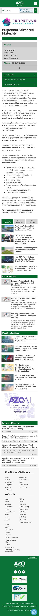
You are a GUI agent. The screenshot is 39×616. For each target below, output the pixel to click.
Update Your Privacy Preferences (20, 610)
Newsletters (9, 530)
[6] (8, 387)
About (7, 525)
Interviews (23, 504)
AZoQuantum (24, 479)
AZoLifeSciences (25, 487)
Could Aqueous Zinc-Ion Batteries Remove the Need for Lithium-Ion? (25, 357)
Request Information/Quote (14, 80)
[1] (8, 228)
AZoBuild (8, 487)
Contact (7, 532)
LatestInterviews (32, 221)
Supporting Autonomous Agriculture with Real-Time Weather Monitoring (19, 437)
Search (7, 527)
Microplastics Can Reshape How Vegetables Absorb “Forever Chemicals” (26, 268)
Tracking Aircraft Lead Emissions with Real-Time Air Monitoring (25, 387)
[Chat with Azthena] (34, 612)
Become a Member (26, 522)
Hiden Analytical (11, 465)
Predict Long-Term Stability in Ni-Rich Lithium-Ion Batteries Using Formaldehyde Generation (18, 460)
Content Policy (9, 547)
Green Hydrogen (25, 507)
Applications (24, 509)
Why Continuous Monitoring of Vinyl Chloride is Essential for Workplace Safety (24, 368)
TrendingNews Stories (7, 221)
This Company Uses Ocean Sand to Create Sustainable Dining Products (26, 348)
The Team (23, 519)
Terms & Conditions (11, 537)
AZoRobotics (9, 482)
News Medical (24, 485)
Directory (8, 504)
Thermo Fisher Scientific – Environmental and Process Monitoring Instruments (18, 451)
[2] (8, 238)
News (6, 499)
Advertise (8, 535)
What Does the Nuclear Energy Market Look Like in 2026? (25, 377)
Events (22, 501)
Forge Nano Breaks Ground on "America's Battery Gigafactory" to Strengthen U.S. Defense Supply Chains (25, 239)
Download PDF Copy (11, 85)
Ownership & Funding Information (12, 551)
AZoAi (21, 482)
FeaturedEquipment (19, 221)
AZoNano (8, 479)
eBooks (7, 517)
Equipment (8, 507)
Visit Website (9, 75)
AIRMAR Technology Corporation (16, 441)
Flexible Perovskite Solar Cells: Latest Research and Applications (25, 339)
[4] (8, 259)
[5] (8, 269)
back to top (32, 557)
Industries (23, 512)
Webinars (8, 509)
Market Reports (10, 512)
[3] (8, 250)
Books (7, 514)
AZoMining (8, 490)
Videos (22, 499)
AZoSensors (23, 477)
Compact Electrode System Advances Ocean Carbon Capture (26, 249)
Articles (7, 501)
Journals (7, 519)
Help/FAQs (23, 517)
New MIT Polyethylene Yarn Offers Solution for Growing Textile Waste (25, 259)
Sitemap (7, 544)
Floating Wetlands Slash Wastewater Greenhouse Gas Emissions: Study (25, 228)
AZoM (7, 477)
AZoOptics (8, 485)
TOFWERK (9, 432)
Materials (23, 514)
